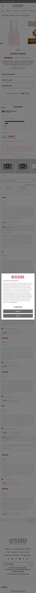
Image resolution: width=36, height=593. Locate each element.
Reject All (18, 311)
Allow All (18, 315)
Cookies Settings (18, 307)
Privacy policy (13, 302)
